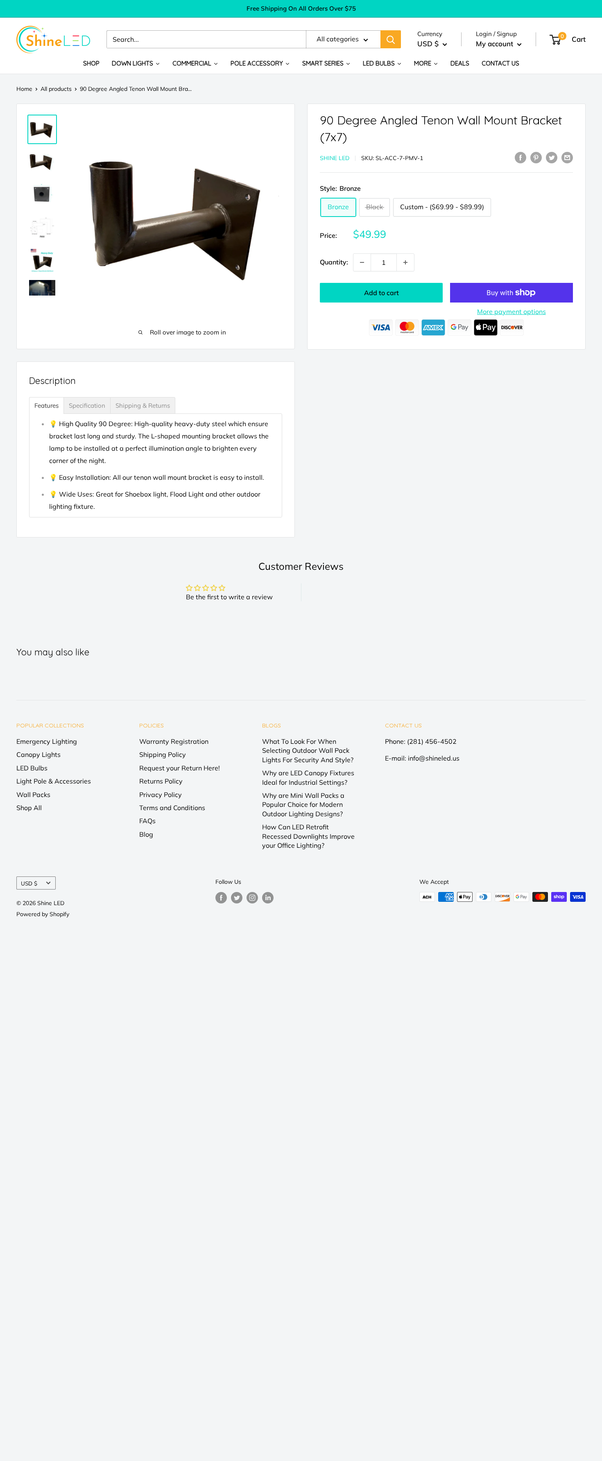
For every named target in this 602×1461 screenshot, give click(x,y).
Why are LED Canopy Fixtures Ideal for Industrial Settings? (308, 777)
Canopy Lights (38, 754)
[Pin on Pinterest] (536, 157)
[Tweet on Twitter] (551, 157)
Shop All (29, 808)
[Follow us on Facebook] (221, 898)
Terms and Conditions (172, 808)
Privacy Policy (160, 794)
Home (24, 89)
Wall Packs (33, 794)
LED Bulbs (32, 768)
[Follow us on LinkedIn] (268, 898)
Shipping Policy (162, 754)
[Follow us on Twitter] (236, 898)
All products (56, 89)
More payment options (511, 311)
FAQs (147, 821)
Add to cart (381, 293)
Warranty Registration (173, 741)
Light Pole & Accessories (53, 781)
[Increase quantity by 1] (405, 262)
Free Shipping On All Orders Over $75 (301, 8)
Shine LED (334, 158)
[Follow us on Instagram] (252, 898)
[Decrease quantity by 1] (362, 262)
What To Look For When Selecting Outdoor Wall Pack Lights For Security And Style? (307, 750)
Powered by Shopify (42, 914)
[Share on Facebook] (520, 157)
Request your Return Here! (179, 768)
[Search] (390, 40)
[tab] (46, 405)
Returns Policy (161, 781)
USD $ (29, 883)
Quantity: (334, 262)
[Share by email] (567, 157)
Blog (146, 834)
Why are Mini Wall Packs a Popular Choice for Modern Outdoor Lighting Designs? (303, 804)
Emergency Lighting (46, 741)
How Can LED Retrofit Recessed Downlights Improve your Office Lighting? (308, 836)
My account (495, 44)
